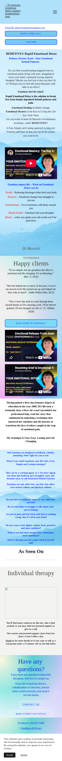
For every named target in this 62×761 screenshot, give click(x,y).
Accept (9, 755)
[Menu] (55, 11)
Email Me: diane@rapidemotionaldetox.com (25, 28)
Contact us (31, 704)
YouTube (31, 42)
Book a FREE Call (31, 34)
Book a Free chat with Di (31, 714)
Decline (24, 755)
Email (8, 641)
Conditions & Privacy (31, 728)
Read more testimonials (31, 323)
